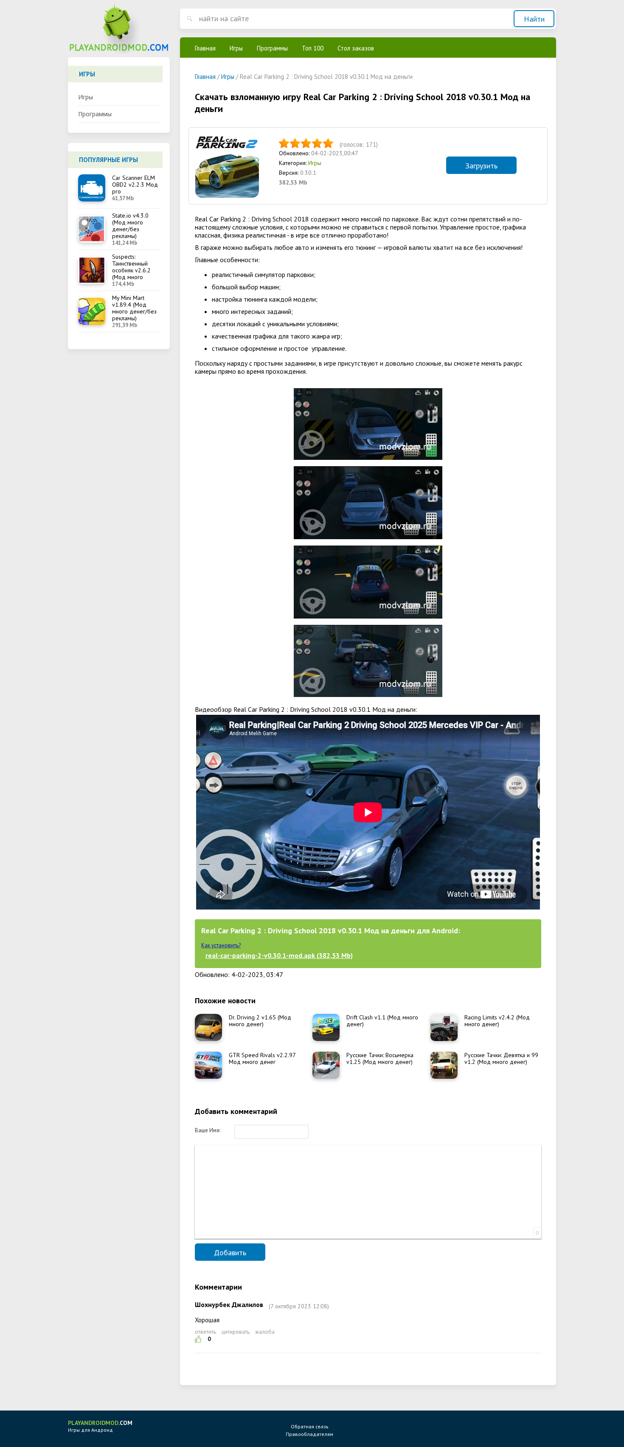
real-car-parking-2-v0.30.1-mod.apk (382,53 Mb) (279, 955)
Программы (95, 114)
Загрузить (481, 166)
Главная (205, 48)
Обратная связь (310, 1426)
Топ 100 (312, 48)
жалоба (265, 1331)
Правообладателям (309, 1434)
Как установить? (221, 945)
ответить (205, 1331)
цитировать (236, 1331)
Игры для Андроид (100, 1426)
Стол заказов (355, 48)
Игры (85, 97)
